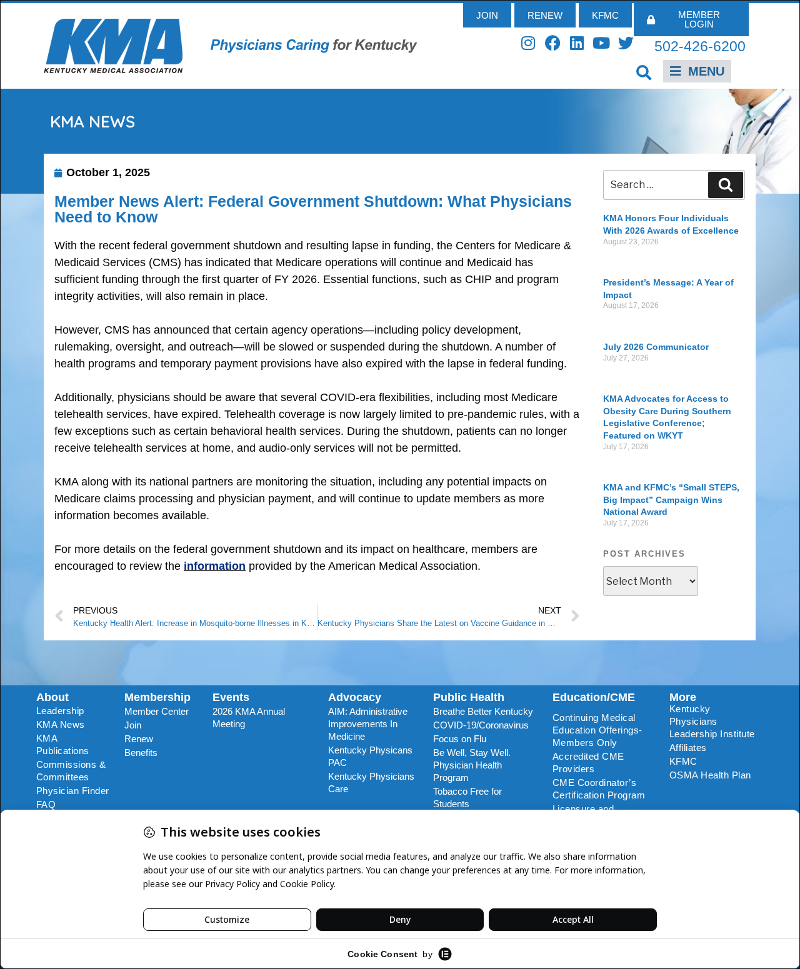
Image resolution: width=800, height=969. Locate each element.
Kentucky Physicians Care (371, 782)
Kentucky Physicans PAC (370, 756)
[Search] (725, 185)
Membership (157, 697)
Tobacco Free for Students (467, 797)
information (215, 566)
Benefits (141, 752)
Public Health (468, 697)
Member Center (156, 711)
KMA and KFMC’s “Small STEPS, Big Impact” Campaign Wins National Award (671, 499)
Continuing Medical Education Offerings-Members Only (597, 730)
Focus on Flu (459, 738)
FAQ (46, 804)
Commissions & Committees (71, 770)
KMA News (60, 724)
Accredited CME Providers (588, 762)
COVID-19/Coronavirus (481, 725)
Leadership (60, 710)
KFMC (683, 761)
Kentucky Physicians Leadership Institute (712, 721)
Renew (138, 738)
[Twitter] (626, 43)
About (52, 697)
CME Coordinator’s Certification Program (599, 788)
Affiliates (688, 747)
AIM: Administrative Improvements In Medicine (368, 724)
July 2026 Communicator (656, 347)
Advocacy (354, 697)
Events (230, 697)
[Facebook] (553, 43)
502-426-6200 (700, 46)
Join (132, 725)
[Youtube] (601, 43)
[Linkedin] (577, 43)
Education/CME (593, 697)
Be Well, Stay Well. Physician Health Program (472, 765)
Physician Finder (72, 790)
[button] (644, 72)
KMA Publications (62, 744)
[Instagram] (528, 43)
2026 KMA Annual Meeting (248, 717)
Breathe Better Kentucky (483, 711)
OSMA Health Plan (710, 775)
